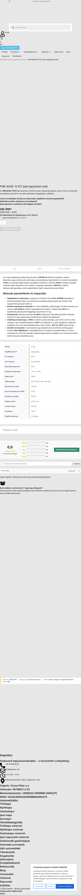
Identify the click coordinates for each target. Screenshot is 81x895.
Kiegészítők (7, 856)
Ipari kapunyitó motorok (17, 59)
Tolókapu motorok (11, 825)
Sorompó (5, 818)
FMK (8, 681)
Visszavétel (7, 874)
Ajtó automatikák (10, 848)
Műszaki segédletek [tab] (65, 268)
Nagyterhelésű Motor (67, 679)
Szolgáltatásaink (10, 862)
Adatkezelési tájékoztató (11, 891)
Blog (3, 870)
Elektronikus (35, 352)
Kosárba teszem (10, 229)
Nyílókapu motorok (11, 829)
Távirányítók (7, 852)
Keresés (77, 464)
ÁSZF (2, 894)
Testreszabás (39, 886)
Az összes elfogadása (65, 886)
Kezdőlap (3, 59)
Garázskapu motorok (12, 833)
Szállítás (5, 885)
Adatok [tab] (40, 268)
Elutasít (50, 886)
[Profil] (2, 34)
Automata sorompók (12, 844)
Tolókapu (5, 803)
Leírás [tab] (15, 268)
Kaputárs (6, 755)
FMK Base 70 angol (10, 430)
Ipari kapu (6, 815)
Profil (7, 32)
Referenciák (7, 866)
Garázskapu (7, 811)
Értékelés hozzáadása (66, 450)
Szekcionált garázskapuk (15, 840)
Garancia (5, 877)
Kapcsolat (6, 881)
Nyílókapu (6, 807)
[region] (53, 877)
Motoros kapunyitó (54, 679)
